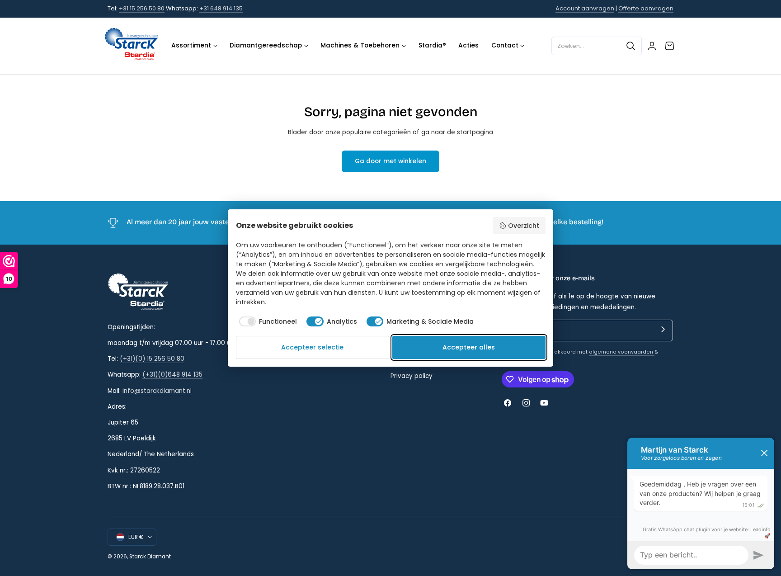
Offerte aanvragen (645, 8)
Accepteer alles (468, 347)
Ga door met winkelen (390, 161)
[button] (596, 46)
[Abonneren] (663, 329)
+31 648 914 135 (221, 8)
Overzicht (523, 225)
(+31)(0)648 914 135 (172, 374)
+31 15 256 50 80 (142, 8)
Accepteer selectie (312, 347)
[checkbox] (266, 321)
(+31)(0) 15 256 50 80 (152, 358)
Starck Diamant (150, 556)
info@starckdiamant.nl (157, 391)
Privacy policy (411, 376)
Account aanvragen (584, 8)
